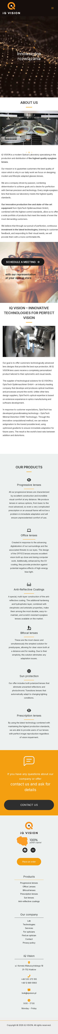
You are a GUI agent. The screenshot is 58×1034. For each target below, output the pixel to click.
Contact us (29, 805)
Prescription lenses (29, 894)
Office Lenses (29, 886)
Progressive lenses (29, 883)
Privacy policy (29, 943)
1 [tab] (26, 152)
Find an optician (29, 935)
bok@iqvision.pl (29, 993)
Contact (29, 939)
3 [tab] (31, 152)
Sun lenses (29, 898)
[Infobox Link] (29, 500)
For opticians (29, 932)
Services (29, 928)
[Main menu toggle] (52, 8)
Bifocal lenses (29, 890)
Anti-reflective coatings (29, 901)
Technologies (29, 924)
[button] (29, 861)
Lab (29, 921)
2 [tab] (29, 152)
